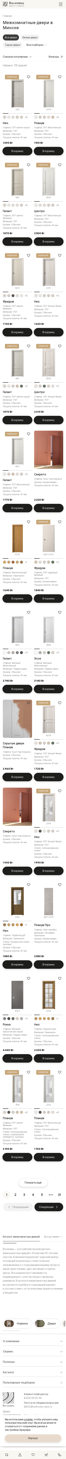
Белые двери (30, 37)
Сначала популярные (15, 56)
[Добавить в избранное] (28, 77)
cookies (28, 1419)
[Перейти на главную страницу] (13, 4)
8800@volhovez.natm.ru (38, 1406)
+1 (26, 562)
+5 (26, 117)
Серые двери (12, 44)
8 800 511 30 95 (33, 1398)
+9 (26, 652)
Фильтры (53, 56)
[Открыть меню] (60, 4)
